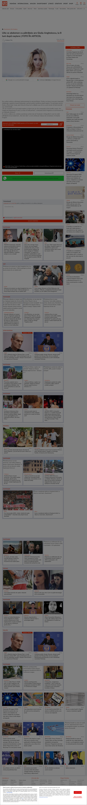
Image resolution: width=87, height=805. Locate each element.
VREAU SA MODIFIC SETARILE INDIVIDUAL (77, 797)
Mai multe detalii (9, 792)
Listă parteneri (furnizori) (43, 797)
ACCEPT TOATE (78, 792)
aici (22, 798)
